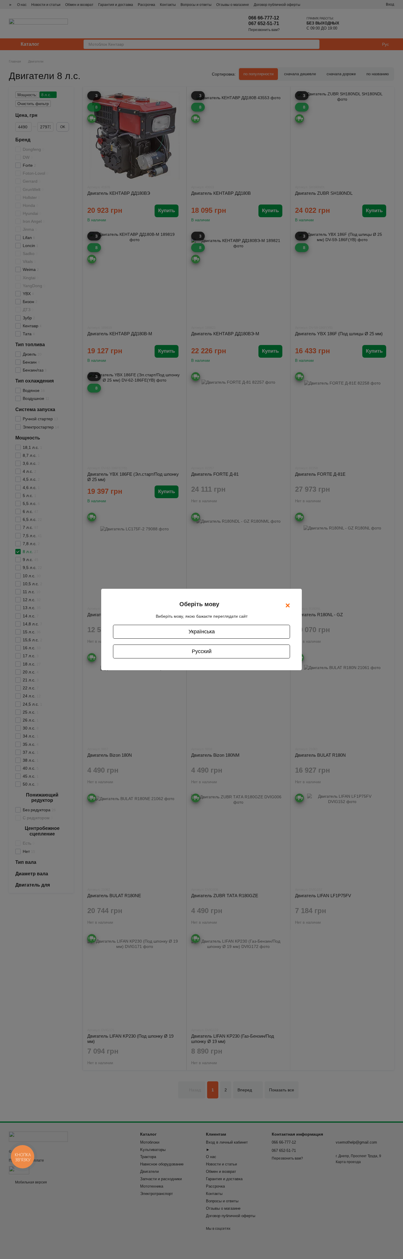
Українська (202, 632)
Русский (202, 651)
